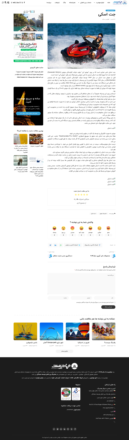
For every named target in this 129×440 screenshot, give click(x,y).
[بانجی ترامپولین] (25, 331)
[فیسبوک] (24, 2)
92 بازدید (77, 345)
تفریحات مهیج (110, 10)
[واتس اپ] (11, 2)
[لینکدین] (18, 2)
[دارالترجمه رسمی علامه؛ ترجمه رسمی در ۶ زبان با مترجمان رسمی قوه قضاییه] (20, 139)
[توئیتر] (22, 2)
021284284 (70, 410)
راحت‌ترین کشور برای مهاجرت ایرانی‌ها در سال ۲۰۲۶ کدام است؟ (20, 170)
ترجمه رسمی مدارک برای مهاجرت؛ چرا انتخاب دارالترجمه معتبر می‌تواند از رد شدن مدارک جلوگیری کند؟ (36, 172)
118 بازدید (103, 345)
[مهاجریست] (120, 2)
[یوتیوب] (16, 2)
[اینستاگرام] (20, 2)
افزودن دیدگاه (105, 19)
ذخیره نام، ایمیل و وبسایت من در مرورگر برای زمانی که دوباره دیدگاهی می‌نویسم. (95, 302)
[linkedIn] (55, 245)
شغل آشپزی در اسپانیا (37, 146)
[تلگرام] (14, 2)
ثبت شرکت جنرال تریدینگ (34, 77)
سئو (51, 438)
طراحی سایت (57, 438)
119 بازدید (51, 345)
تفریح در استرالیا (83, 343)
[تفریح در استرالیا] (77, 331)
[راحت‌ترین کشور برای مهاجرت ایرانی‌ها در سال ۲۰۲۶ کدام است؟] (20, 160)
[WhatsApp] (61, 245)
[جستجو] (3, 2)
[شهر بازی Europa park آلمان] (51, 331)
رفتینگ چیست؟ (109, 343)
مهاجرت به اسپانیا (21, 72)
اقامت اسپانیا (30, 72)
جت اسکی (93, 213)
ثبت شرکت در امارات (27, 75)
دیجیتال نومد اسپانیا (38, 75)
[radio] (76, 194)
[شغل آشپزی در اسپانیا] (36, 139)
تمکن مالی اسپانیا (39, 72)
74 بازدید (25, 345)
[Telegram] (50, 245)
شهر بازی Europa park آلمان (53, 343)
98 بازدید (112, 19)
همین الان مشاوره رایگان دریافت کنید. (28, 113)
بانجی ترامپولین (31, 343)
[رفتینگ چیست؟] (103, 331)
